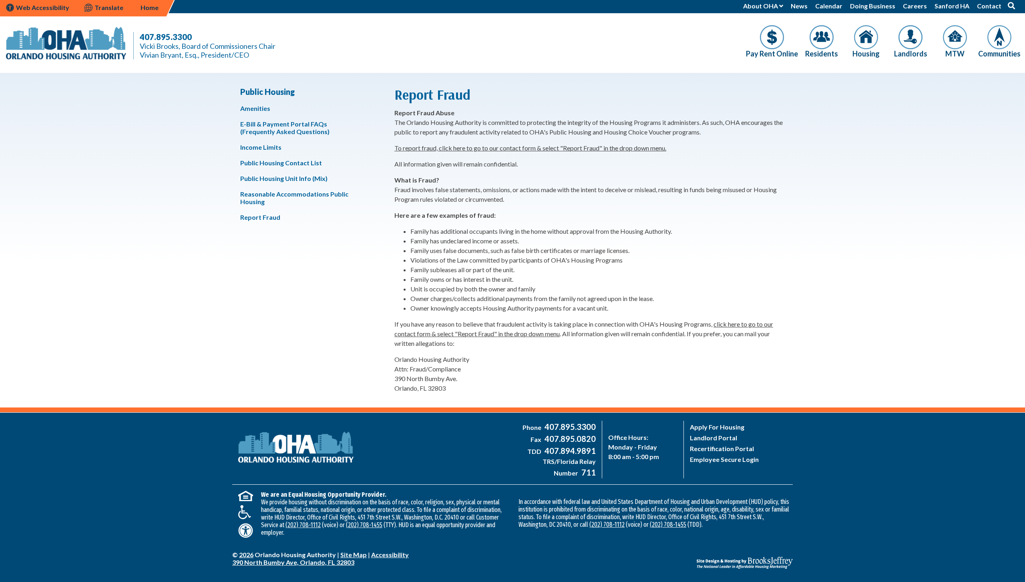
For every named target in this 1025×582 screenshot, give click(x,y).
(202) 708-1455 (364, 525)
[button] (1011, 5)
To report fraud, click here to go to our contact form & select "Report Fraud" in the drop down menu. (530, 148)
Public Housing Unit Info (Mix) (284, 178)
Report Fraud (260, 217)
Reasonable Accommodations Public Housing (294, 197)
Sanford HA (952, 6)
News (799, 6)
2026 (246, 554)
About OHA (761, 6)
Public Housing (267, 91)
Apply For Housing (717, 427)
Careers (915, 6)
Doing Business (872, 6)
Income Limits (260, 147)
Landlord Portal (713, 438)
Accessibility (390, 554)
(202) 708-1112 (303, 525)
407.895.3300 (166, 37)
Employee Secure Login (724, 459)
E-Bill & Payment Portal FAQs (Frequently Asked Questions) (285, 127)
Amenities (255, 108)
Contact (989, 6)
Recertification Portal (722, 448)
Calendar (828, 6)
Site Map (353, 554)
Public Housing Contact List (281, 163)
